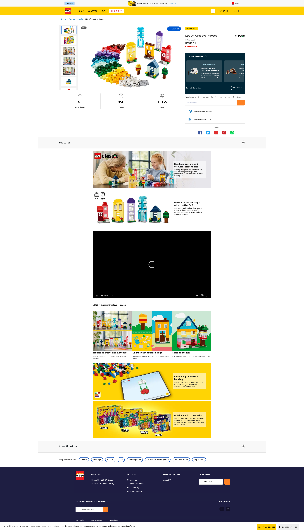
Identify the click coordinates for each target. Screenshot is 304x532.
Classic (84, 460)
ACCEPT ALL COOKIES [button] (266, 527)
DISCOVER (92, 11)
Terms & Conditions (194, 88)
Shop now (172, 3)
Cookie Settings (96, 520)
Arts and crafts (181, 460)
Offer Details (237, 88)
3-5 (121, 460)
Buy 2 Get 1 (199, 460)
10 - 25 (110, 460)
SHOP (81, 11)
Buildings (97, 460)
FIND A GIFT (116, 11)
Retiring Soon (135, 460)
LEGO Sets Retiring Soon (158, 460)
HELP (103, 11)
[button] (288, 527)
